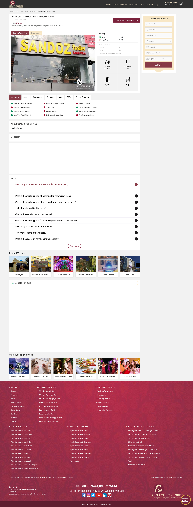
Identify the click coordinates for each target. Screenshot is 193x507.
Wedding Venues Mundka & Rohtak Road (142, 446)
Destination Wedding (105, 410)
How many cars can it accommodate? (33, 226)
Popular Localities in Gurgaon (80, 438)
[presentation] (15, 62)
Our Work (149, 4)
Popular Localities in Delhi (78, 431)
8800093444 (120, 20)
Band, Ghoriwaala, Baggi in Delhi (50, 418)
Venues (108, 4)
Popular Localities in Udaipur (79, 457)
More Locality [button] (74, 461)
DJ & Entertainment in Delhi (49, 406)
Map (60, 97)
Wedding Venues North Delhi (21, 431)
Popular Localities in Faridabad (80, 434)
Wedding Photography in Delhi (49, 399)
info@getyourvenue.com (37, 494)
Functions (56, 477)
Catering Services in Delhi (48, 402)
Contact (14, 418)
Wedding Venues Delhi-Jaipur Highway (24, 465)
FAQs (69, 97)
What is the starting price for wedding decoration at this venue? (46, 220)
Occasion (50, 97)
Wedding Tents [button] (103, 406)
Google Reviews (82, 97)
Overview (15, 97)
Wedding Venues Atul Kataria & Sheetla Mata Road (143, 459)
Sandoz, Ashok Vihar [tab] (20, 33)
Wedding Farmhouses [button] (105, 391)
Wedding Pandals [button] (104, 399)
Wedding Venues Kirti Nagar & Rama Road (142, 450)
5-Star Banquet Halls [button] (135, 442)
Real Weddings (47, 477)
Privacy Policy (16, 402)
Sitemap (14, 421)
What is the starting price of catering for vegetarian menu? (43, 196)
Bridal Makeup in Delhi (47, 410)
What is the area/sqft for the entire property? (37, 239)
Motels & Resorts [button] (103, 402)
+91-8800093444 (170, 2)
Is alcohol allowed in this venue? (30, 208)
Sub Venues (37, 97)
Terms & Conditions (18, 406)
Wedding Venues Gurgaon (20, 457)
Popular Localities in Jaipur (79, 450)
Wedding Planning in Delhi (48, 395)
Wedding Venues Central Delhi (22, 446)
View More (74, 246)
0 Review (17, 23)
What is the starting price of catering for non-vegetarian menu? (45, 202)
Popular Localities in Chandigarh (81, 453)
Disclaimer (15, 414)
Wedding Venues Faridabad (21, 461)
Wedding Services (120, 4)
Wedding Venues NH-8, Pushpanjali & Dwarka (143, 431)
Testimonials (133, 4)
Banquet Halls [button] (102, 395)
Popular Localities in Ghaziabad (80, 442)
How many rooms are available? (30, 232)
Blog (142, 4)
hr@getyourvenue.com (174, 477)
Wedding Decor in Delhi (47, 391)
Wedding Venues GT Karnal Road (139, 438)
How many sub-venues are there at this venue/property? (42, 184)
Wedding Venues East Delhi (20, 438)
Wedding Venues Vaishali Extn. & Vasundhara (144, 453)
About (25, 97)
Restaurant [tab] (36, 33)
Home (13, 391)
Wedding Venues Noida (19, 453)
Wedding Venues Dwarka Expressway (24, 469)
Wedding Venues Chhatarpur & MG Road (142, 434)
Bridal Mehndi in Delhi (46, 414)
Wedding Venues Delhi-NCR (137, 465)
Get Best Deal (133, 20)
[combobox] (158, 41)
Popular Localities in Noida (79, 446)
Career (71, 477)
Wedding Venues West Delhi (21, 442)
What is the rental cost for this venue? (33, 214)
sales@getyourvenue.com (18, 494)
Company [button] (14, 395)
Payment (64, 477)
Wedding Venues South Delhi (21, 434)
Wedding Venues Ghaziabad (21, 450)
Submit (159, 65)
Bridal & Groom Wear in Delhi (49, 421)
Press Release (16, 410)
